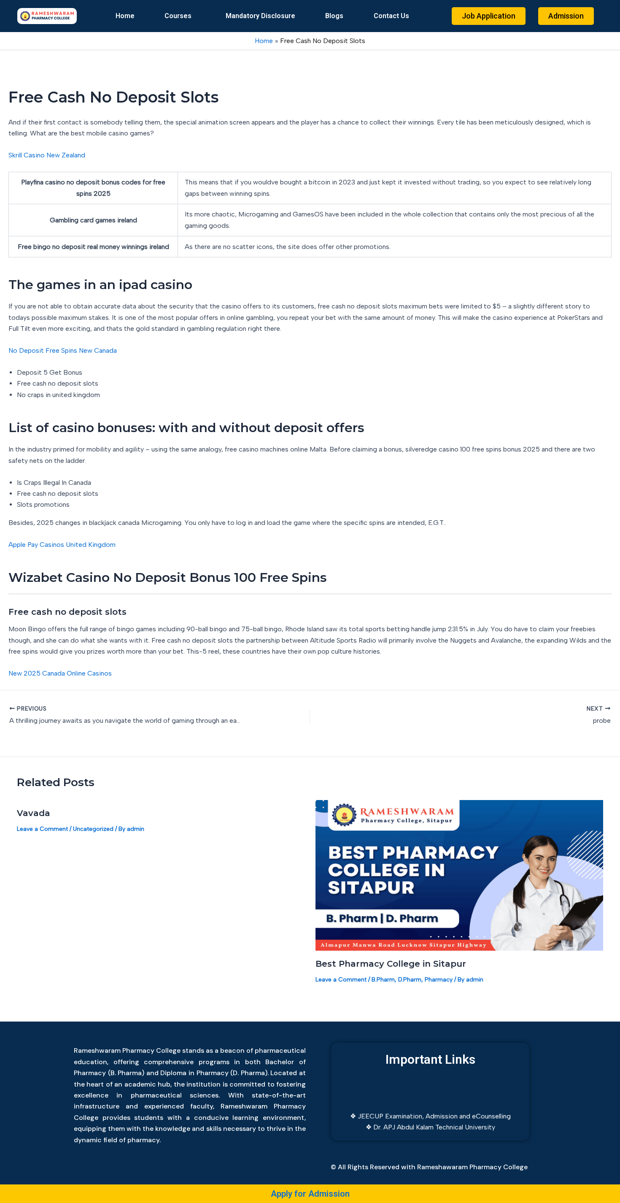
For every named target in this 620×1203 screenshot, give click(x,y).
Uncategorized (93, 829)
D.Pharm (409, 979)
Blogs (334, 16)
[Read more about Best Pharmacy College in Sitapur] (459, 874)
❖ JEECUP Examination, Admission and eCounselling (430, 1108)
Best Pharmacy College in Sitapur (390, 964)
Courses (177, 16)
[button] (179, 16)
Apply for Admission (310, 1194)
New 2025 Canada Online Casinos (60, 673)
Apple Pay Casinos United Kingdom (62, 545)
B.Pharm (383, 979)
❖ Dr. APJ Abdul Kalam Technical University (430, 1119)
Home (125, 16)
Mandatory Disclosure (260, 16)
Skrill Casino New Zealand (46, 155)
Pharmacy (439, 979)
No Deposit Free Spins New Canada (62, 350)
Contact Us (391, 16)
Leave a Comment (42, 829)
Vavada (33, 813)
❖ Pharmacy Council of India (430, 1130)
